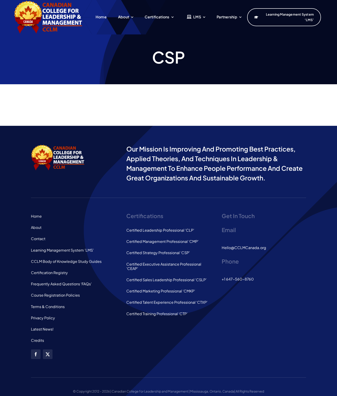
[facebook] (36, 354)
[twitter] (47, 354)
